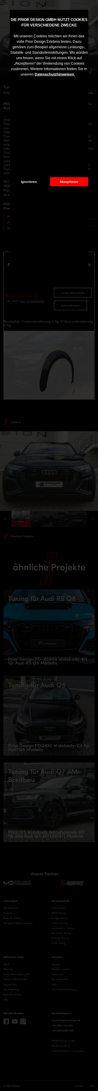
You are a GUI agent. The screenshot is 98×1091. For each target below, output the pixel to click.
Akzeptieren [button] (69, 182)
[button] (76, 75)
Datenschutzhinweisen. (55, 74)
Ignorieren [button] (29, 182)
